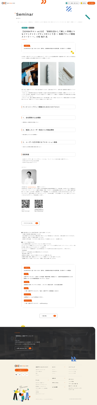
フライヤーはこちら (28, 223)
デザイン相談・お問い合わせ (73, 3)
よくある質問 (54, 387)
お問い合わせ (71, 379)
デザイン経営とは (39, 371)
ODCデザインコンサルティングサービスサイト (75, 389)
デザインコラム (55, 382)
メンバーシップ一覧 (72, 371)
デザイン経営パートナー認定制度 (41, 388)
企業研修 (37, 392)
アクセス (37, 375)
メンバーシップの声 (72, 373)
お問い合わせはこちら (22, 348)
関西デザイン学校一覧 (73, 386)
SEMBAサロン (54, 371)
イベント (53, 373)
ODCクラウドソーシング (40, 393)
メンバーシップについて (73, 369)
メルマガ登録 (71, 381)
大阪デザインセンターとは (40, 369)
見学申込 (84, 3)
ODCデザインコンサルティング (41, 384)
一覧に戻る (44, 316)
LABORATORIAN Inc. (32, 187)
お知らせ (54, 378)
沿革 (36, 373)
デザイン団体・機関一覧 (73, 383)
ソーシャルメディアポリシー (48, 399)
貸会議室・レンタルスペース (41, 386)
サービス (37, 380)
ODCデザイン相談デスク (40, 382)
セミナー (37, 390)
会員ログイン (22, 370)
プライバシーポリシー (39, 399)
